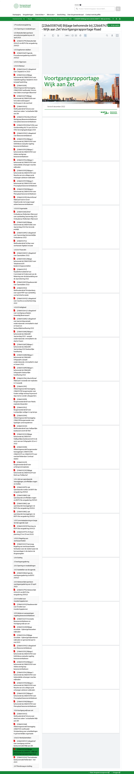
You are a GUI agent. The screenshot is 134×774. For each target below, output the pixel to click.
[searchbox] (95, 8)
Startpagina (17, 14)
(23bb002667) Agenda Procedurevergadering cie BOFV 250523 (25, 55)
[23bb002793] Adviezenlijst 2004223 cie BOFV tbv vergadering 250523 (25, 592)
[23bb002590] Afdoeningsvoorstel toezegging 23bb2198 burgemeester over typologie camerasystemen (24, 419)
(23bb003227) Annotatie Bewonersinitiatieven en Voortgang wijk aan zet (24, 621)
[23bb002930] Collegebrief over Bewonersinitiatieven (25, 134)
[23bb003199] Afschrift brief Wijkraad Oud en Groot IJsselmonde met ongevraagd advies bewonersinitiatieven (25, 200)
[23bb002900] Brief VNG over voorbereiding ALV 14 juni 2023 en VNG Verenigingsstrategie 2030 (26, 127)
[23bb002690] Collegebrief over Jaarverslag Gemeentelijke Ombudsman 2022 (25, 235)
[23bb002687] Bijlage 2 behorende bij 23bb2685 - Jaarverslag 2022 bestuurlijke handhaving (24, 348)
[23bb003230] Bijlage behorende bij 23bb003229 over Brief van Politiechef (25, 473)
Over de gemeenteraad (75, 14)
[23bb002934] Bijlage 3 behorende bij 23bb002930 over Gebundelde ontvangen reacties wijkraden (25, 163)
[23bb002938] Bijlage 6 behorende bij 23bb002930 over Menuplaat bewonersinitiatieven (25, 191)
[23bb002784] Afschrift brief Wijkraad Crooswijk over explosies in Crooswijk (25, 380)
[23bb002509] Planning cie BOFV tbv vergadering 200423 (25, 527)
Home (24, 19)
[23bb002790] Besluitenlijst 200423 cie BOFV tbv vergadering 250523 (25, 43)
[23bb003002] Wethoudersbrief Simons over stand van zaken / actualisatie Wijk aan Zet (25, 110)
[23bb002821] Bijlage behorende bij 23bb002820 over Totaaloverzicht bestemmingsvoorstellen (25, 262)
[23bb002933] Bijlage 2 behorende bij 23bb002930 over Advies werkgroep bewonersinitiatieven (25, 153)
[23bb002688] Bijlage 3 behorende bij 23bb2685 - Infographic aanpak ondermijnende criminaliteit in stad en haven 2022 (26, 359)
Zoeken (77, 5)
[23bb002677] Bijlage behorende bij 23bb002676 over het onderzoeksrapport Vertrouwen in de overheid (25, 99)
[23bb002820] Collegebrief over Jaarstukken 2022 (25, 254)
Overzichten (39, 14)
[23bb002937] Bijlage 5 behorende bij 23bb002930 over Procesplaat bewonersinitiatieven (25, 183)
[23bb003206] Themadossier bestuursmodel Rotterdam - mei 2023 (25, 760)
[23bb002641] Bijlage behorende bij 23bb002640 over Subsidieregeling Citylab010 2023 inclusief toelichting (25, 78)
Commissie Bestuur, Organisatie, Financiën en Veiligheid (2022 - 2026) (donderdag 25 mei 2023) (60, 19)
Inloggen (116, 772)
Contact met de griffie (93, 14)
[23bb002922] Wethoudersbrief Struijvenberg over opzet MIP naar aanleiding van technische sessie (25, 291)
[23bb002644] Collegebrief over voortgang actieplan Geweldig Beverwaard (25, 313)
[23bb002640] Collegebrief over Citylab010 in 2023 (25, 70)
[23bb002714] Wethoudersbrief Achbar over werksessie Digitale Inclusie (24, 243)
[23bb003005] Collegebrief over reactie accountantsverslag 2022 (25, 301)
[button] (118, 8)
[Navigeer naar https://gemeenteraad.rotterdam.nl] (22, 7)
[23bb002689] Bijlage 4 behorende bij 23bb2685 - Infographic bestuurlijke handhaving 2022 (23, 371)
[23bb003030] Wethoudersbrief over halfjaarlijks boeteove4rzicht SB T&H (25, 428)
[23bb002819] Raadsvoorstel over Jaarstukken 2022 (25, 283)
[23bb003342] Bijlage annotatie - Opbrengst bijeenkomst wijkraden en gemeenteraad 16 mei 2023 (26, 638)
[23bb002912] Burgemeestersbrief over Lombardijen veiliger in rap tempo (25, 410)
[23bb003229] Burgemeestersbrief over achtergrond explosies (22, 464)
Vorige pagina (114, 25)
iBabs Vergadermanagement (99, 772)
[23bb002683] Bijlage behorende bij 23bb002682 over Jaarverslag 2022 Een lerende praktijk (25, 225)
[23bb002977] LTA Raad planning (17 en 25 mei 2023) (24, 533)
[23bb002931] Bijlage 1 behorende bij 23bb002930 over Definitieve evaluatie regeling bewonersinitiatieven (25, 142)
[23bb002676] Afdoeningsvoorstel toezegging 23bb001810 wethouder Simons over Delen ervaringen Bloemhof (25, 89)
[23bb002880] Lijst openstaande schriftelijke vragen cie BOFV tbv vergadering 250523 (25, 498)
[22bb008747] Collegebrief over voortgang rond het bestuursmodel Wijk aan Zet (25, 743)
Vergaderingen (28, 14)
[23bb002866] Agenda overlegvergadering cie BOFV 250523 (24, 575)
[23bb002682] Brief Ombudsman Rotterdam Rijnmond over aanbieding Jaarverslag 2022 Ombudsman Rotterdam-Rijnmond (26, 215)
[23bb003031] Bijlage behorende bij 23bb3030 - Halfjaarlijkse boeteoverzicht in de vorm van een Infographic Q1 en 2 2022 (25, 438)
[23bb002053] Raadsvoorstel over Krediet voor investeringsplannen (25, 607)
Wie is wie (50, 14)
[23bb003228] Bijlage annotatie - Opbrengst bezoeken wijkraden (25, 629)
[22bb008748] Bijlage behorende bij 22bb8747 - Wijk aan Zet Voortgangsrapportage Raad (25, 751)
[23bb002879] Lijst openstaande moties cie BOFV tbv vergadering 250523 (25, 489)
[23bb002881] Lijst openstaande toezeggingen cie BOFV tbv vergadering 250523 (24, 506)
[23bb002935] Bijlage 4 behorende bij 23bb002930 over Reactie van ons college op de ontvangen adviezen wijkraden (25, 174)
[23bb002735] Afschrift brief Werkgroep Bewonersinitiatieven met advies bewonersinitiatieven (25, 119)
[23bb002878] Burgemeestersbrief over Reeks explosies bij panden (25, 401)
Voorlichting (61, 14)
